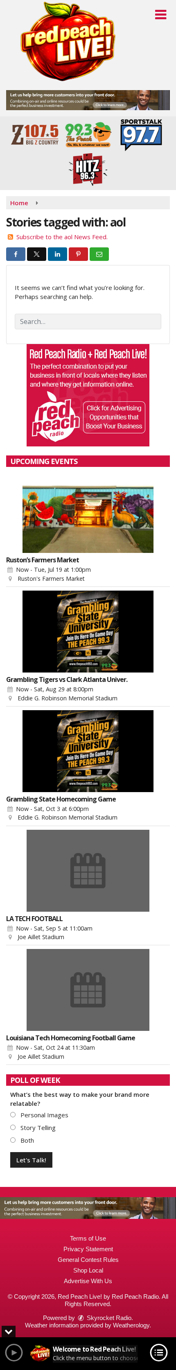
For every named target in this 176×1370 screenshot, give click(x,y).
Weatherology (131, 1325)
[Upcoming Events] (88, 512)
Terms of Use (88, 1238)
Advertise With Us (88, 1280)
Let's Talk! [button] (31, 1160)
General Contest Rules (88, 1259)
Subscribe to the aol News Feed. (62, 237)
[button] (160, 14)
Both (26, 1140)
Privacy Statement (88, 1248)
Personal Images (43, 1115)
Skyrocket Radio (108, 1317)
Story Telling (37, 1127)
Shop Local (88, 1270)
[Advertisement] (88, 100)
